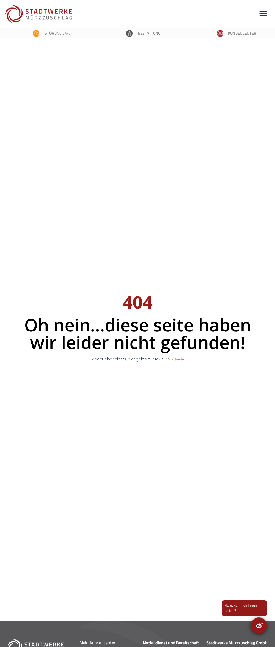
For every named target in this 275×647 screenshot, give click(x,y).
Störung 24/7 (58, 33)
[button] (263, 13)
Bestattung (149, 33)
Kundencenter (242, 33)
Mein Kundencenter (97, 643)
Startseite (176, 359)
